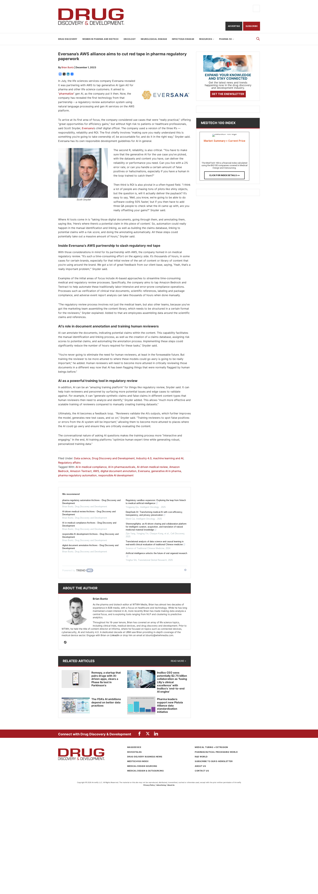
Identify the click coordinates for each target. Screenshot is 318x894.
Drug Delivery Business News (144, 756)
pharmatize (66, 93)
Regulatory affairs (69, 462)
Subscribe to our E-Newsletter (214, 761)
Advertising (161, 785)
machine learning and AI (168, 458)
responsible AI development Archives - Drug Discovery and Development (90, 535)
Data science (82, 458)
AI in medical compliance (91, 467)
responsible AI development (115, 475)
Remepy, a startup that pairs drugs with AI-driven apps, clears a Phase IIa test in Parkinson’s (106, 679)
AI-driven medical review (152, 467)
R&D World (201, 756)
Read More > (178, 660)
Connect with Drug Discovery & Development (94, 734)
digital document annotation (118, 471)
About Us (200, 766)
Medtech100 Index (138, 761)
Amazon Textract (81, 471)
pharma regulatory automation (77, 475)
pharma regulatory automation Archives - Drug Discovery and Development (91, 501)
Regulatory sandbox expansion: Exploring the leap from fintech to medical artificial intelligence (156, 501)
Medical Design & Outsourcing (145, 770)
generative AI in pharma (166, 471)
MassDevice (134, 747)
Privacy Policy (149, 785)
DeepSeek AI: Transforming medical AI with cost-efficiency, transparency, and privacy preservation (154, 513)
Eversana (88, 128)
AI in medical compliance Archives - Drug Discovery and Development (89, 524)
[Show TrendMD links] (185, 570)
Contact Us (202, 770)
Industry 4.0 (144, 458)
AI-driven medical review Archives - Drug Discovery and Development (89, 513)
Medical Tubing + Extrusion (211, 747)
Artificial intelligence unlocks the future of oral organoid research (156, 553)
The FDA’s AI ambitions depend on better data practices (106, 702)
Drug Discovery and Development (91, 16)
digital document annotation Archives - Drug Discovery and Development (90, 547)
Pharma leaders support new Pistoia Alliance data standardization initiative (170, 705)
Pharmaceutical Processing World (216, 752)
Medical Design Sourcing (142, 766)
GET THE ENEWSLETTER (228, 94)
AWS (96, 471)
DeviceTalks (134, 752)
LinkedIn (114, 635)
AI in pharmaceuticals (121, 467)
